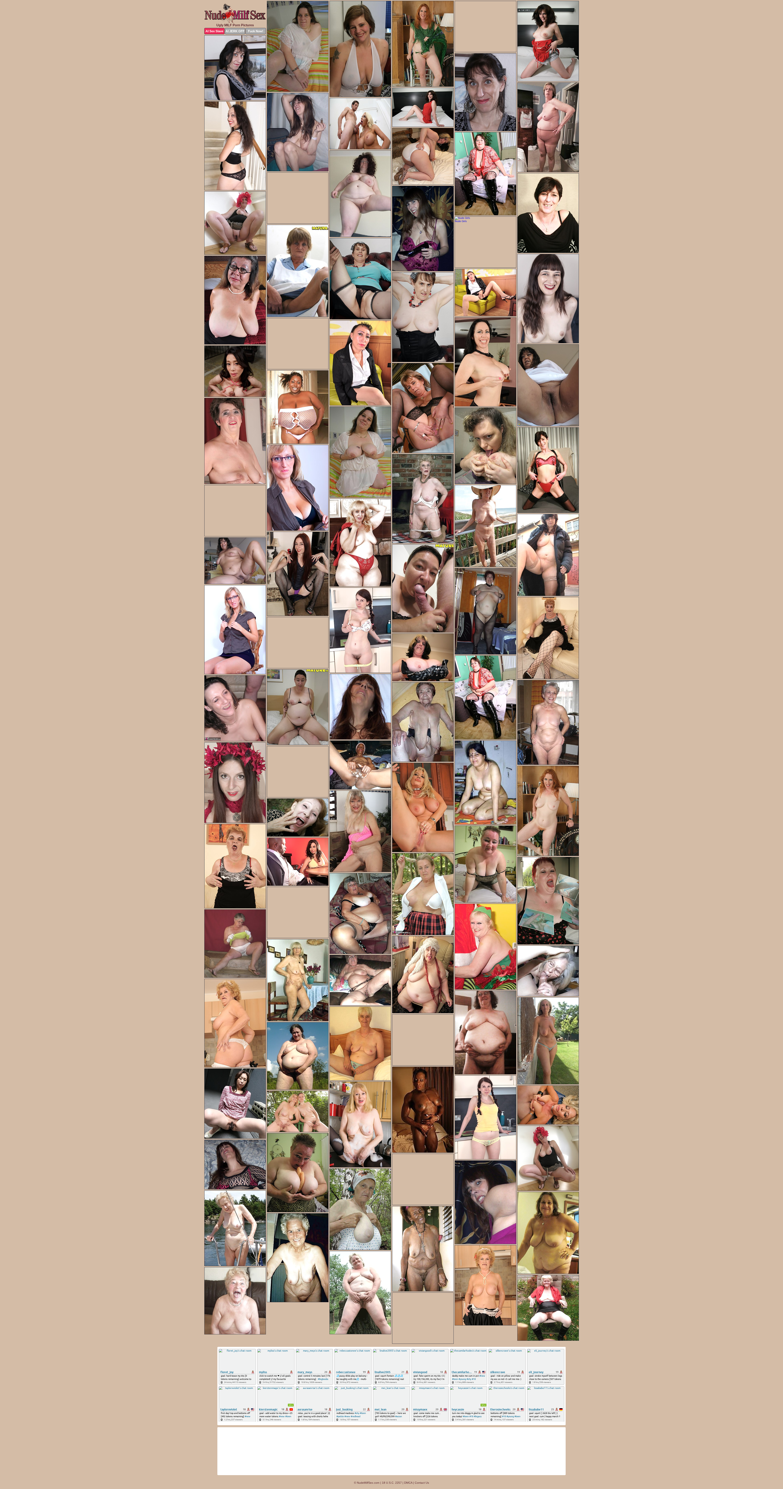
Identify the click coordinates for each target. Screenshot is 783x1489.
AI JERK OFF (235, 31)
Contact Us (422, 1482)
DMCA (408, 1482)
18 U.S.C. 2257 (392, 1482)
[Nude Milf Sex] (235, 13)
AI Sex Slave (214, 31)
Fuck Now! (255, 31)
